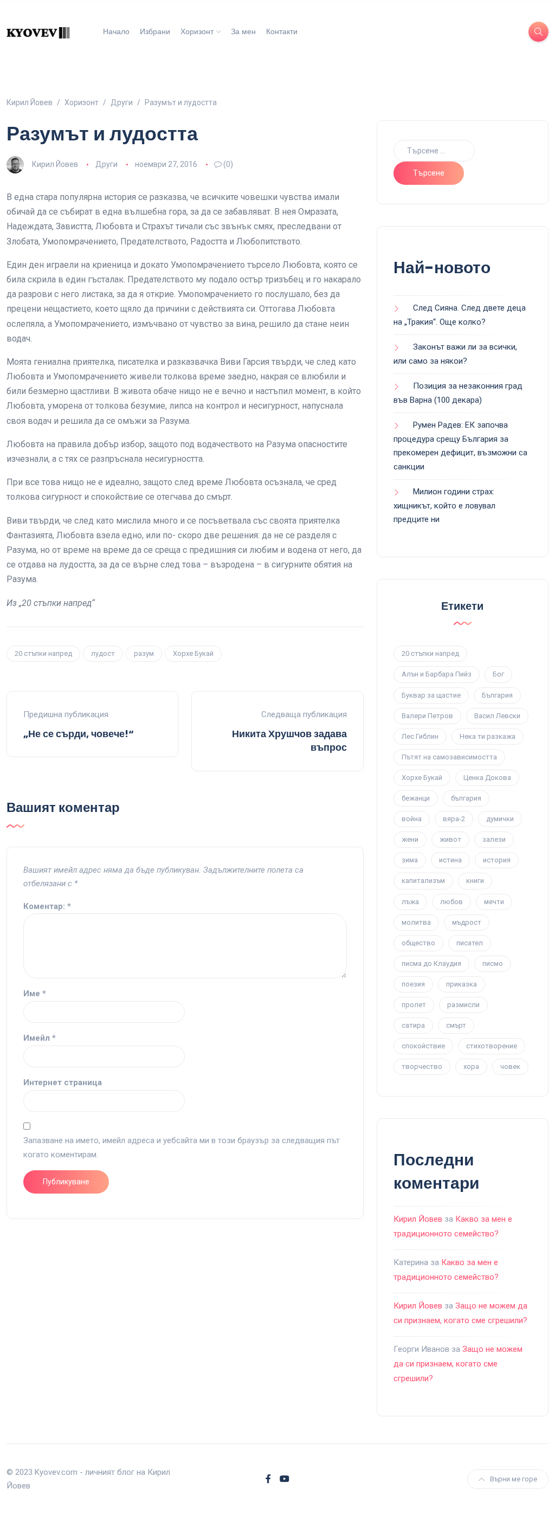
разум (144, 653)
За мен (243, 31)
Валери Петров (427, 716)
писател (469, 943)
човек (510, 1066)
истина (450, 860)
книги (475, 880)
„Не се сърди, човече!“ (78, 733)
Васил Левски (497, 716)
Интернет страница (62, 1082)
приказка (461, 984)
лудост (103, 653)
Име (34, 993)
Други (106, 164)
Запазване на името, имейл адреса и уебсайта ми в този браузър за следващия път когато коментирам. (181, 1147)
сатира (413, 1025)
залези (494, 839)
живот (450, 839)
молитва (416, 922)
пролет (414, 1005)
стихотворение (491, 1046)
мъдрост (466, 922)
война (412, 819)
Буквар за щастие (431, 695)
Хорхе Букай (193, 653)
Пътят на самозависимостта (449, 757)
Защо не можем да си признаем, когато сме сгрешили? (457, 1363)
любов (451, 902)
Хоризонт (197, 31)
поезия (413, 984)
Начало (116, 31)
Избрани (155, 31)
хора (471, 1066)
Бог (498, 674)
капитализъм (423, 880)
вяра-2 (454, 819)
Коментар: (47, 906)
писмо (492, 963)
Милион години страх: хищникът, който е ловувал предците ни (444, 505)
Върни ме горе (513, 1479)
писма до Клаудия (431, 963)
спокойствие (423, 1046)
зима (410, 860)
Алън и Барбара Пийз (437, 674)
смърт (456, 1025)
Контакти (282, 31)
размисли (463, 1005)
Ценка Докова (487, 777)
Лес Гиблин (420, 736)
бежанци (416, 798)
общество (418, 943)
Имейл (39, 1038)
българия (466, 798)
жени (410, 839)
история (497, 860)
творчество (422, 1066)
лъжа (410, 902)
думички (500, 819)
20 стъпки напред (43, 653)
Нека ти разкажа (487, 736)
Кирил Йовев (55, 164)
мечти (494, 902)
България (497, 695)
